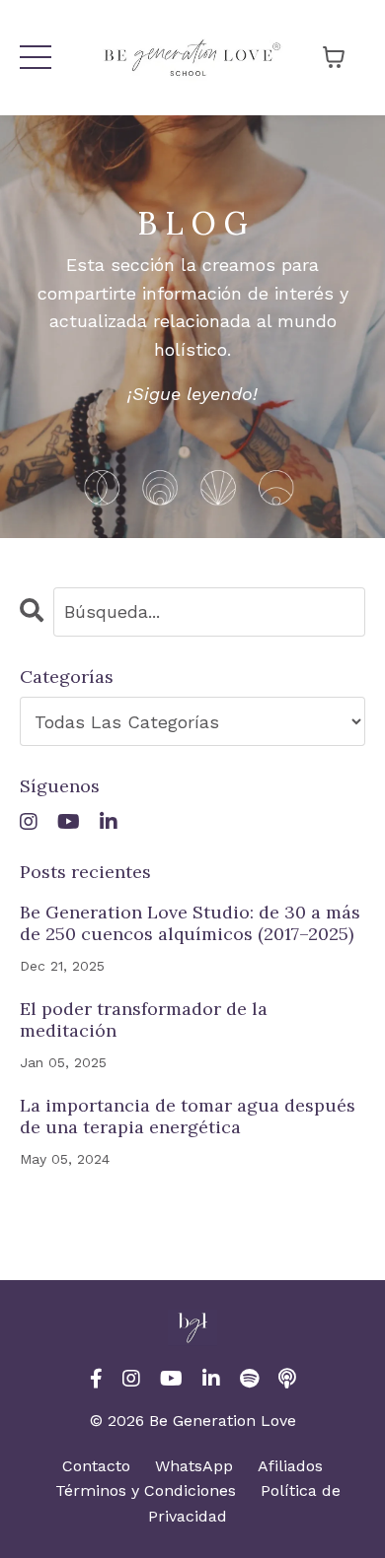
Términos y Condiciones (145, 1490)
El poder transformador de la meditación (144, 1019)
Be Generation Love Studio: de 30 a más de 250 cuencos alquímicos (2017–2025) (190, 923)
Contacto (96, 1465)
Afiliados (290, 1465)
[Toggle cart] (333, 57)
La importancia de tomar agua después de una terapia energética (187, 1116)
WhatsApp (194, 1465)
